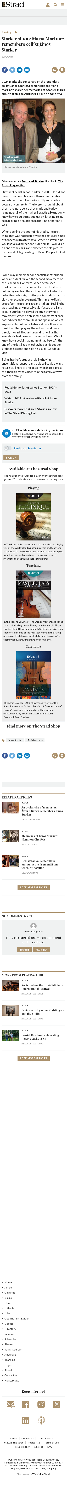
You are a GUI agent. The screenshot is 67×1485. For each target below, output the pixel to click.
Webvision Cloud (41, 1474)
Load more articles (33, 887)
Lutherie (9, 1308)
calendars (23, 479)
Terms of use (51, 1442)
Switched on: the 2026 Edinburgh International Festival (43, 987)
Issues (8, 1297)
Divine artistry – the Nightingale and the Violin (42, 1011)
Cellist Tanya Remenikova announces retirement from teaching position (39, 864)
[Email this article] (27, 70)
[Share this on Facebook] (5, 70)
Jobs (7, 1313)
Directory (10, 1328)
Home (8, 1282)
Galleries (9, 1292)
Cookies (38, 1446)
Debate (8, 1323)
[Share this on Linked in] (19, 70)
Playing (33, 488)
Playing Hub (9, 32)
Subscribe (10, 1339)
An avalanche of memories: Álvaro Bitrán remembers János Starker (42, 811)
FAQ (49, 1446)
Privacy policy (22, 1446)
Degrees (9, 1365)
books (59, 475)
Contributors (45, 1438)
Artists (8, 1287)
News (24, 856)
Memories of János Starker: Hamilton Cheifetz (39, 837)
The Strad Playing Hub (22, 413)
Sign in (19, 62)
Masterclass (11, 1380)
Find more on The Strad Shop (33, 726)
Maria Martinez (35, 740)
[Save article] (62, 70)
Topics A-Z (34, 1442)
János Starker (15, 740)
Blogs (24, 803)
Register (41, 949)
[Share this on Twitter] (12, 70)
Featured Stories (33, 181)
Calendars (33, 646)
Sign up (11, 457)
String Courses (13, 1349)
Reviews (9, 1334)
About (8, 1370)
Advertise (10, 1354)
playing (37, 475)
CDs (14, 479)
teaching (51, 475)
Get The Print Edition (16, 1318)
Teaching (33, 565)
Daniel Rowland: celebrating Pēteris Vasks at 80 (40, 1036)
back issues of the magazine (48, 479)
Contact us (10, 1375)
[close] (65, 62)
